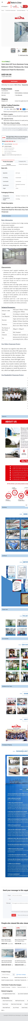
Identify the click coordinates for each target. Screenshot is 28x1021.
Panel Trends (24, 1007)
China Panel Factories (7, 1000)
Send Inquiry (14, 81)
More (2, 1010)
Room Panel (5, 1004)
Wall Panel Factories (19, 1000)
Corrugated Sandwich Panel (9, 993)
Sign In (3, 155)
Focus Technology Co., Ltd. (18, 1015)
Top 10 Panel (16, 1007)
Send (14, 915)
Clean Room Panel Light (16, 1004)
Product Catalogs (22, 974)
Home (2, 10)
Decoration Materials (21, 10)
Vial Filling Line (4, 977)
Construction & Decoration (10, 10)
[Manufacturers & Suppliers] (14, 2)
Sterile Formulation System (7, 980)
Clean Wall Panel (6, 1007)
